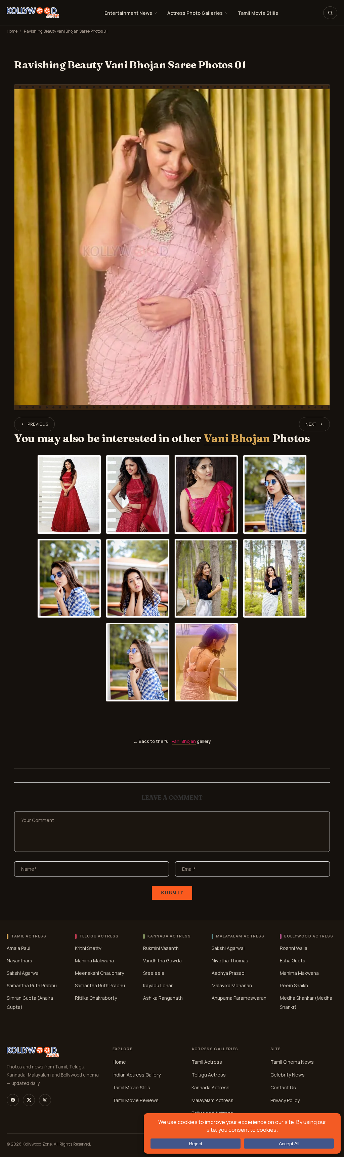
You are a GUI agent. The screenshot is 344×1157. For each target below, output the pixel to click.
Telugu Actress (208, 1074)
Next (310, 424)
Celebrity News (287, 1074)
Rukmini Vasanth (161, 948)
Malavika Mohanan (232, 985)
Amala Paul (18, 948)
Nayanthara (19, 960)
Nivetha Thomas (230, 960)
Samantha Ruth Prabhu (32, 985)
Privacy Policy (285, 1100)
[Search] (330, 12)
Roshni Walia (293, 948)
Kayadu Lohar (158, 985)
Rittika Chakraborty (96, 998)
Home (12, 31)
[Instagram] (45, 1100)
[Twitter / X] (29, 1100)
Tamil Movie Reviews (136, 1100)
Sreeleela (153, 973)
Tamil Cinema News (292, 1062)
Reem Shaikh (294, 985)
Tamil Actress (206, 1062)
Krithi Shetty (88, 948)
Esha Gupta (292, 960)
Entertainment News (128, 13)
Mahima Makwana (94, 960)
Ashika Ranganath (163, 998)
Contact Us (283, 1087)
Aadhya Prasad (228, 973)
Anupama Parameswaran (239, 998)
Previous (38, 424)
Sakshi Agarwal (23, 973)
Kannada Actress (210, 1087)
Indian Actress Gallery (137, 1074)
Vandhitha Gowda (162, 960)
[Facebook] (13, 1100)
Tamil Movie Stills (258, 13)
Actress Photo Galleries (195, 13)
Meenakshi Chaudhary (99, 973)
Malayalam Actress (212, 1100)
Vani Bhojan (237, 438)
